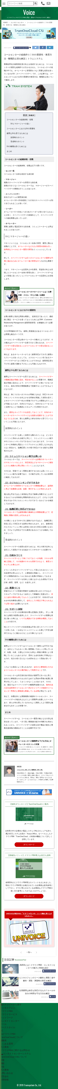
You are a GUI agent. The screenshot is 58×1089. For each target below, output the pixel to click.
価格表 (3, 1040)
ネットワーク (6, 1018)
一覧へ (29, 952)
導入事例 (4, 1047)
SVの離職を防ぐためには (16, 146)
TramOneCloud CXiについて (13, 1057)
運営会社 (4, 1076)
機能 (2, 1063)
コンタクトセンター (17, 22)
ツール (53, 996)
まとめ (9, 151)
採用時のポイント (18, 137)
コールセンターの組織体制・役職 (20, 119)
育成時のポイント (18, 141)
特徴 (2, 1060)
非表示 (31, 115)
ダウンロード (29, 845)
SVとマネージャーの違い (20, 124)
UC (1, 1031)
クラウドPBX (6, 1011)
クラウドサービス (50, 971)
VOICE (5, 22)
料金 (2, 1067)
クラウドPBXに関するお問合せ (15, 1050)
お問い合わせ (6, 1073)
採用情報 (4, 1080)
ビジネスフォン (50, 983)
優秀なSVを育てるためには (17, 133)
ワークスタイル (7, 1027)
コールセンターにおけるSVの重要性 (21, 128)
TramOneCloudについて (11, 1037)
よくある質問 (6, 1044)
